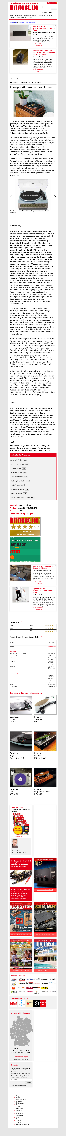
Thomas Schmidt (21, 849)
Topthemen (19, 1110)
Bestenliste (27, 16)
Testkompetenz (21, 1099)
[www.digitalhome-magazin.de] (13, 1008)
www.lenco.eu (52, 646)
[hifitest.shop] (43, 1008)
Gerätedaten (20, 1103)
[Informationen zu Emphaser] (53, 980)
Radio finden (15, 485)
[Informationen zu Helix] (44, 984)
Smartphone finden (17, 489)
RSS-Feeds (19, 1108)
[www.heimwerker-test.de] (29, 1008)
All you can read (26, 17)
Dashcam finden (16, 473)
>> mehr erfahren (17, 836)
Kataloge (18, 1107)
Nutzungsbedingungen (23, 1124)
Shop (18, 17)
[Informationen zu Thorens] (29, 992)
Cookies (18, 1121)
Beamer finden (15, 468)
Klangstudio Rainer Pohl (21, 1059)
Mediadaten (19, 1115)
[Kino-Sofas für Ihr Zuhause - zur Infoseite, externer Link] (21, 575)
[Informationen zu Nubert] (44, 988)
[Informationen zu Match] (21, 988)
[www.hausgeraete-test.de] (21, 1008)
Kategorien (42, 16)
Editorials (19, 1112)
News (11, 16)
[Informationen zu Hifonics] (53, 984)
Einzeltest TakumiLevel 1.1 (14, 719)
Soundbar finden (16, 493)
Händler (49, 16)
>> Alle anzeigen (37, 45)
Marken (34, 16)
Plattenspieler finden (17, 481)
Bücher (18, 1098)
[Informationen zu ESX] (13, 984)
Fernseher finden (16, 477)
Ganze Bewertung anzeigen (21, 513)
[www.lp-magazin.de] (36, 1008)
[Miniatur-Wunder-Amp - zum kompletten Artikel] (21, 61)
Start (25, 460)
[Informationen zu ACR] (13, 980)
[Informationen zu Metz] (29, 988)
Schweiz (15, 1048)
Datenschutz (20, 1119)
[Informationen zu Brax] (36, 980)
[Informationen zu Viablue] (36, 992)
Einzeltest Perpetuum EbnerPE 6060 (42, 791)
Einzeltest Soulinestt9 (38, 719)
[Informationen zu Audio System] (21, 980)
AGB (17, 1117)
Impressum (19, 1114)
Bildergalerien (20, 1105)
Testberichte (19, 16)
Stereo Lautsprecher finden (20, 498)
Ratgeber (12, 17)
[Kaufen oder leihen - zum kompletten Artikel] (21, 599)
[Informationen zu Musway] (36, 988)
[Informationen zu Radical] (13, 992)
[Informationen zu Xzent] (44, 992)
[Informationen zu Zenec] (53, 992)
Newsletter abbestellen (19, 1085)
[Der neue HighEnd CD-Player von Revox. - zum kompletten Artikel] (21, 36)
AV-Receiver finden (17, 464)
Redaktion (19, 1101)
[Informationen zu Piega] (53, 988)
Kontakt (18, 1122)
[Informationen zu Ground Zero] (36, 984)
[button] (55, 196)
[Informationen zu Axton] (29, 980)
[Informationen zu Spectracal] (21, 992)
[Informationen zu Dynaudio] (44, 980)
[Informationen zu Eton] (21, 984)
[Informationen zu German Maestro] (29, 984)
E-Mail (18, 850)
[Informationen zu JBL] (13, 988)
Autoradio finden (16, 460)
